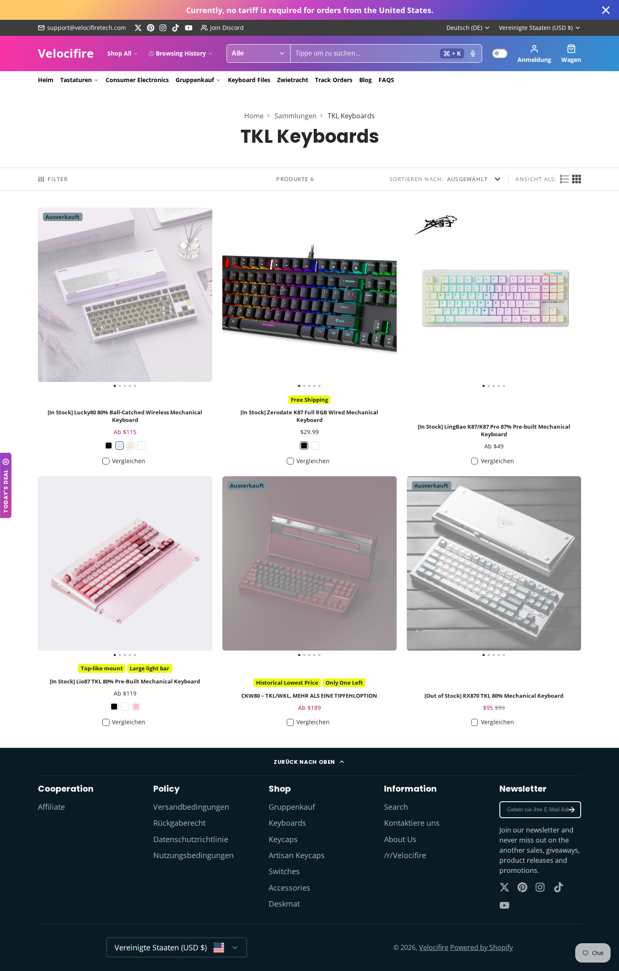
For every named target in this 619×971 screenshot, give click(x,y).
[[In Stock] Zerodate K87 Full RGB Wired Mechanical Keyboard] (239, 298)
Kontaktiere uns (412, 823)
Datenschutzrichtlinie (190, 839)
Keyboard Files (249, 80)
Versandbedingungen (191, 807)
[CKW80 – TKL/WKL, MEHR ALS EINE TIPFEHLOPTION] (239, 566)
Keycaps (283, 839)
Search (396, 807)
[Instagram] (163, 28)
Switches (284, 871)
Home (254, 115)
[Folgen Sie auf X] (138, 28)
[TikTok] (176, 28)
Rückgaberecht (179, 823)
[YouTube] (188, 28)
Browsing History (181, 53)
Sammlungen (296, 115)
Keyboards (287, 823)
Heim (45, 80)
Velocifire (433, 947)
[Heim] (66, 53)
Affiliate (51, 807)
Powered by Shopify (481, 947)
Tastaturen (76, 80)
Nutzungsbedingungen (193, 855)
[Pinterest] (151, 28)
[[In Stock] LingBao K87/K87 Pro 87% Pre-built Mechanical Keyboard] (424, 298)
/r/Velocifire (405, 855)
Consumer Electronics (137, 80)
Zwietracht (292, 80)
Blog (365, 80)
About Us (400, 839)
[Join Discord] (222, 27)
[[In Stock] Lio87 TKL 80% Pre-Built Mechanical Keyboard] (55, 566)
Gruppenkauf (195, 80)
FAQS (386, 80)
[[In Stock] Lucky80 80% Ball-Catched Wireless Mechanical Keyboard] (55, 298)
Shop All (119, 53)
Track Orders (333, 80)
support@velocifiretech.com (86, 28)
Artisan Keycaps (297, 855)
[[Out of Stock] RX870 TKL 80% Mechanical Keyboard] (424, 566)
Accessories (289, 888)
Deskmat (284, 904)
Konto (534, 53)
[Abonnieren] (572, 809)
